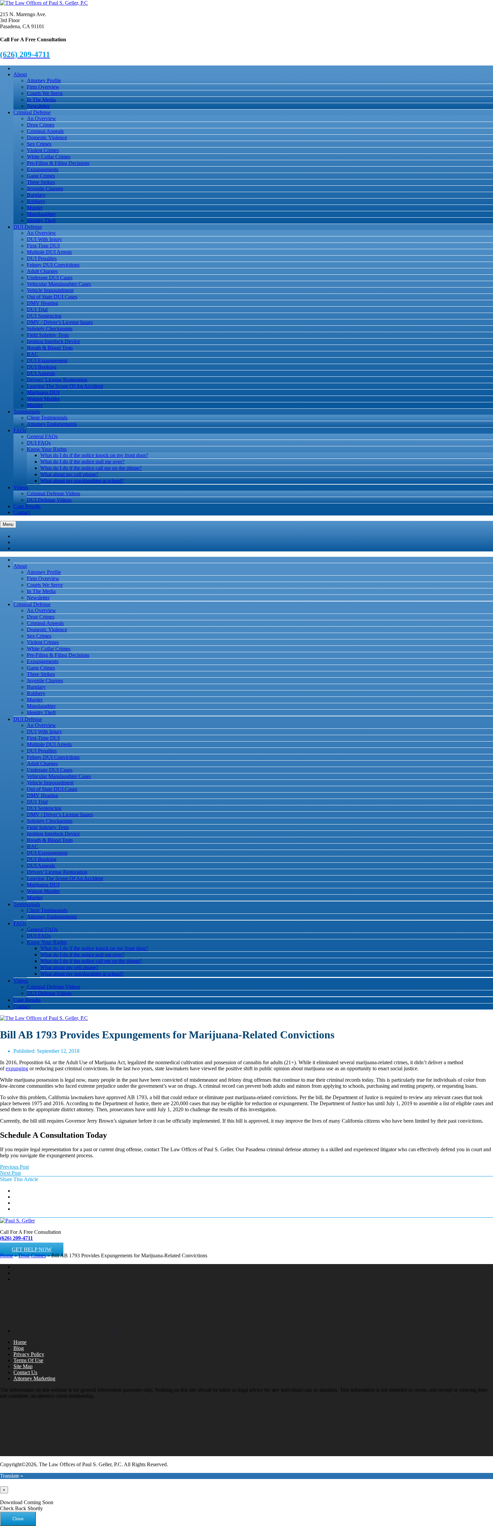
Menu (8, 524)
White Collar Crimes (48, 157)
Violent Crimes (43, 150)
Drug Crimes (40, 125)
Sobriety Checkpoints (49, 328)
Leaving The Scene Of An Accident (65, 386)
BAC (32, 354)
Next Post (10, 1173)
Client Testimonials (47, 417)
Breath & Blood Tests (50, 348)
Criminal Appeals (45, 131)
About (20, 74)
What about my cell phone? (69, 474)
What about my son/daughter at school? (82, 481)
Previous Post (14, 1167)
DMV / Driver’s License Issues (60, 322)
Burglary (36, 195)
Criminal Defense (32, 112)
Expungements (42, 169)
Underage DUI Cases (49, 277)
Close (17, 1518)
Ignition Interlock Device (53, 341)
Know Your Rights (47, 449)
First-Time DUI (43, 246)
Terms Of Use (28, 1360)
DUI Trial (37, 309)
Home (6, 1255)
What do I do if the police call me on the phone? (91, 468)
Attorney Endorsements (52, 424)
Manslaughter (41, 214)
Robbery (36, 201)
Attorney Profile (44, 80)
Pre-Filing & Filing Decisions (58, 163)
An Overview (41, 118)
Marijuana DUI (43, 392)
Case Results (27, 506)
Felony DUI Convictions (53, 265)
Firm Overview (43, 87)
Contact (21, 512)
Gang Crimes (41, 176)
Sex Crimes (39, 144)
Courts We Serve (45, 93)
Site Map (23, 1366)
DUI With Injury (44, 239)
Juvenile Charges (45, 188)
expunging (17, 1068)
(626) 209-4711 (16, 1238)
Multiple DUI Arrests (49, 252)
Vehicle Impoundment (50, 290)
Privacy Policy (28, 1354)
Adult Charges (42, 271)
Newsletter (38, 106)
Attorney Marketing (34, 1378)
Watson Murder (43, 399)
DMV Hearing (42, 303)
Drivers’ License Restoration (57, 380)
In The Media (41, 99)
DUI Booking (41, 367)
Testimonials (26, 411)
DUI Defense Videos (49, 500)
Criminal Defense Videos (53, 493)
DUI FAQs (39, 443)
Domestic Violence (47, 137)
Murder (35, 208)
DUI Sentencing (44, 316)
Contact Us (25, 1372)
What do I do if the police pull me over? (82, 461)
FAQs (19, 430)
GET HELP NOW (32, 1249)
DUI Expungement (47, 360)
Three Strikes (41, 182)
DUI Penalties (42, 258)
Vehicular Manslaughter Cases (59, 284)
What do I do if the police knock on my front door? (94, 455)
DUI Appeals (41, 373)
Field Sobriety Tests (48, 335)
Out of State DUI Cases (52, 297)
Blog (18, 1348)
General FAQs (42, 436)
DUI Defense (27, 227)
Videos (20, 487)
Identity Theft (41, 220)
